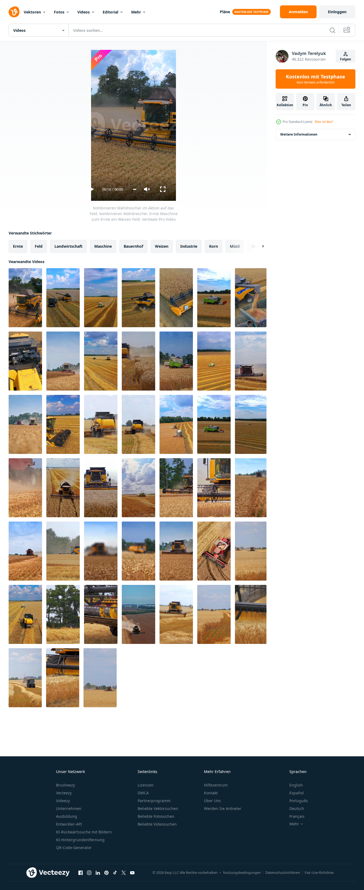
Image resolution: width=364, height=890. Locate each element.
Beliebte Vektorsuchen (158, 808)
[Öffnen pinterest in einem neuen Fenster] (106, 872)
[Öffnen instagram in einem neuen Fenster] (89, 872)
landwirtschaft (68, 246)
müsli (235, 246)
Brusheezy (65, 785)
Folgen (345, 59)
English (296, 785)
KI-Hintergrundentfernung (80, 839)
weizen (161, 246)
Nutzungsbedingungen (242, 872)
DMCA (143, 792)
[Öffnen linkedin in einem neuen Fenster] (98, 872)
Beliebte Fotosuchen (156, 816)
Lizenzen (146, 785)
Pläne (225, 11)
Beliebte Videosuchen (157, 824)
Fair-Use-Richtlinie (319, 872)
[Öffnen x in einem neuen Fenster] (124, 872)
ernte (18, 246)
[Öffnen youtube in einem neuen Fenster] (132, 872)
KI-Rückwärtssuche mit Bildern (84, 831)
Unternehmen (68, 808)
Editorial (110, 12)
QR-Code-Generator (74, 847)
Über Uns (212, 800)
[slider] (134, 189)
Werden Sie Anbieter (222, 808)
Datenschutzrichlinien (282, 872)
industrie (188, 246)
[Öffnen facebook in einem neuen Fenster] (80, 872)
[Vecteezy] (14, 11)
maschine (103, 246)
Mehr (136, 12)
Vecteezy (64, 792)
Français (296, 816)
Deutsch (296, 808)
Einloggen (337, 11)
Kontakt (211, 792)
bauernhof (133, 246)
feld (39, 246)
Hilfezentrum (216, 785)
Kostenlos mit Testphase (315, 79)
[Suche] (332, 30)
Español (296, 792)
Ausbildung (66, 816)
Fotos (59, 12)
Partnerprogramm (154, 800)
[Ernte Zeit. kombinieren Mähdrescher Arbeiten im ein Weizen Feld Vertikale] (176, 424)
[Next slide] (258, 246)
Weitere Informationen (298, 134)
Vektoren (32, 12)
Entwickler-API (69, 824)
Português (298, 800)
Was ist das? (324, 121)
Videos (83, 12)
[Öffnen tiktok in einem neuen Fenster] (115, 872)
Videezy (63, 800)
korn (213, 246)
